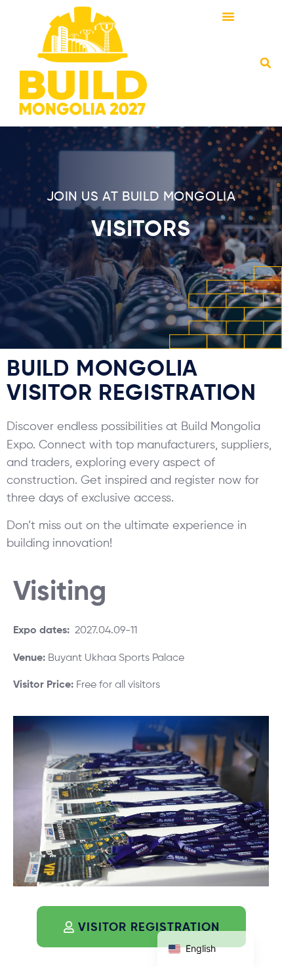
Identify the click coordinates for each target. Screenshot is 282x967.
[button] (228, 16)
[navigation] (205, 949)
